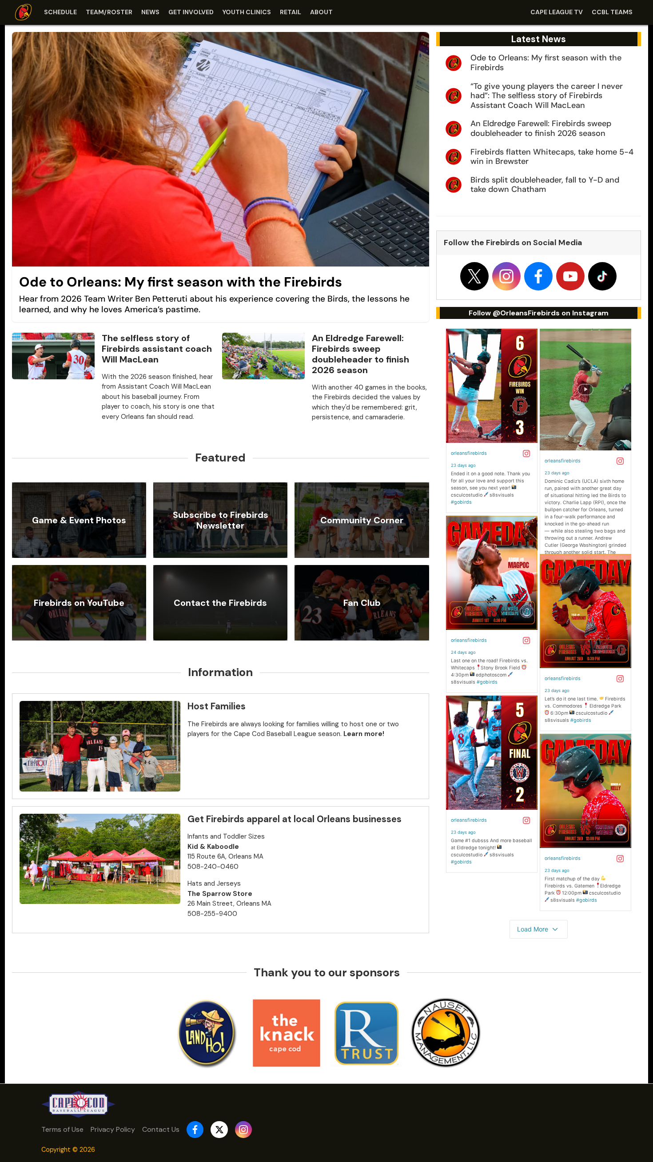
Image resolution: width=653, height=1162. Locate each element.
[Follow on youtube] (570, 276)
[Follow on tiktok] (602, 276)
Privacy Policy (113, 1129)
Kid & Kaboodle (213, 846)
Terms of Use (62, 1129)
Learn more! (363, 733)
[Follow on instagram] (506, 276)
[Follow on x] (474, 276)
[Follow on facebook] (538, 276)
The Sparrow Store (219, 893)
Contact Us (160, 1129)
